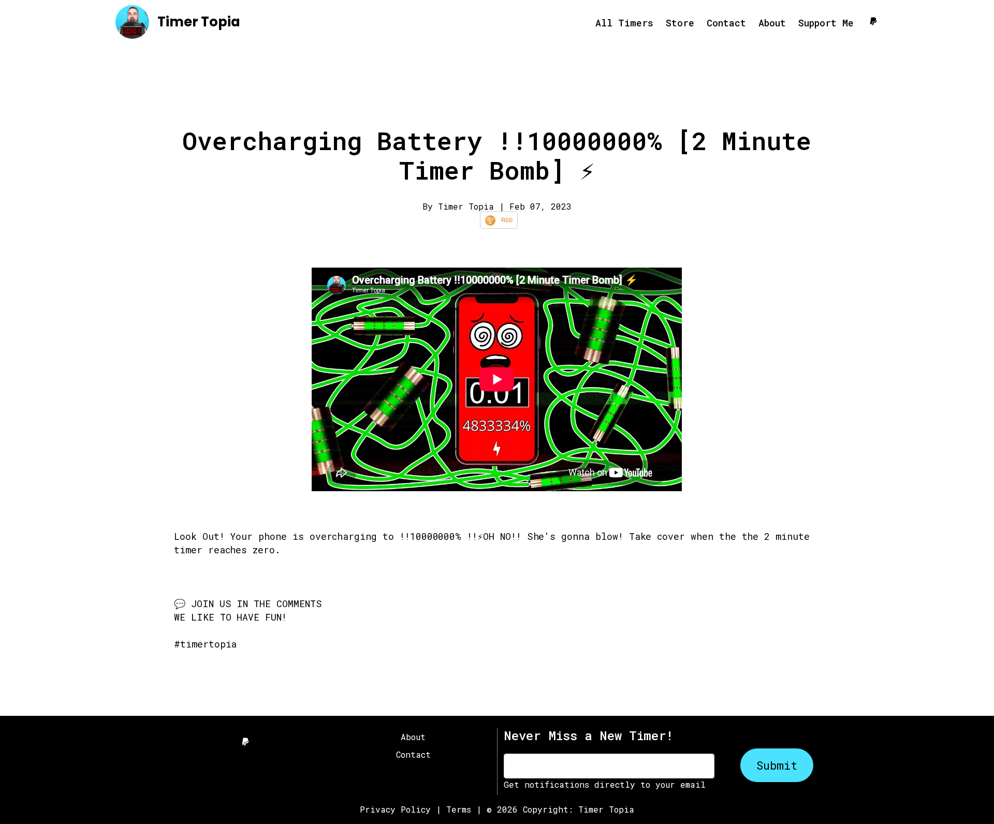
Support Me (826, 23)
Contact (726, 23)
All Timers (624, 23)
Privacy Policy (395, 809)
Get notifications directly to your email (605, 784)
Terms (458, 809)
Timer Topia (198, 21)
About (772, 23)
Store (680, 23)
